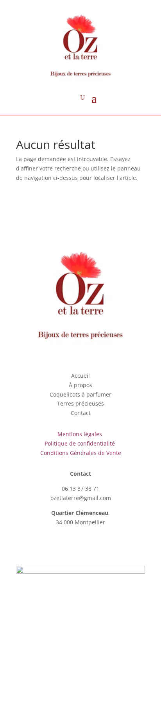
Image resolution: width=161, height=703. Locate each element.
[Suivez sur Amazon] (96, 544)
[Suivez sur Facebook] (65, 544)
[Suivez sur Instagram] (80, 544)
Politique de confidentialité (80, 443)
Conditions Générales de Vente (80, 453)
